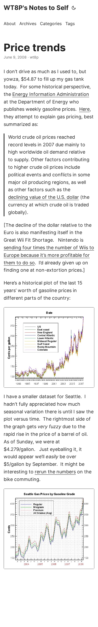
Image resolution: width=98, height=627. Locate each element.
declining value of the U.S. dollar (43, 197)
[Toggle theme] (74, 8)
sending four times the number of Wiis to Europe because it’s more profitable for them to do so (49, 255)
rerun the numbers (55, 471)
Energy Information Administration (50, 94)
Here (84, 109)
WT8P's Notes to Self (36, 7)
